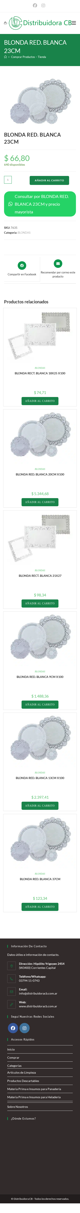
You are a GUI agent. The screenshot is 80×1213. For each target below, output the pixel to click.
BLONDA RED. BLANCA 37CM (40, 879)
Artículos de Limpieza (21, 1072)
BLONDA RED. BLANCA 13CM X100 (40, 778)
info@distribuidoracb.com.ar (38, 993)
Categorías (14, 1065)
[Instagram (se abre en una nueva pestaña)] (43, 5)
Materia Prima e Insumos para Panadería (34, 1089)
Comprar (13, 1057)
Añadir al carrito (49, 180)
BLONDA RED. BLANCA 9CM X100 (40, 677)
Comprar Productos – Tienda (28, 57)
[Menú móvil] (74, 23)
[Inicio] (5, 57)
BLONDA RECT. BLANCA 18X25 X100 (40, 373)
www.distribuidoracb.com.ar (38, 1006)
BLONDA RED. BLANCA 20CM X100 (40, 474)
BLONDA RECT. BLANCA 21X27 (40, 575)
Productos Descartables (23, 1081)
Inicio (11, 1049)
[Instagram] (24, 1028)
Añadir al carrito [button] (40, 401)
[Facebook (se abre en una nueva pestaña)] (36, 5)
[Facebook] (13, 1028)
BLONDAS (24, 232)
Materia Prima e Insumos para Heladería (34, 1097)
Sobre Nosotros (17, 1106)
